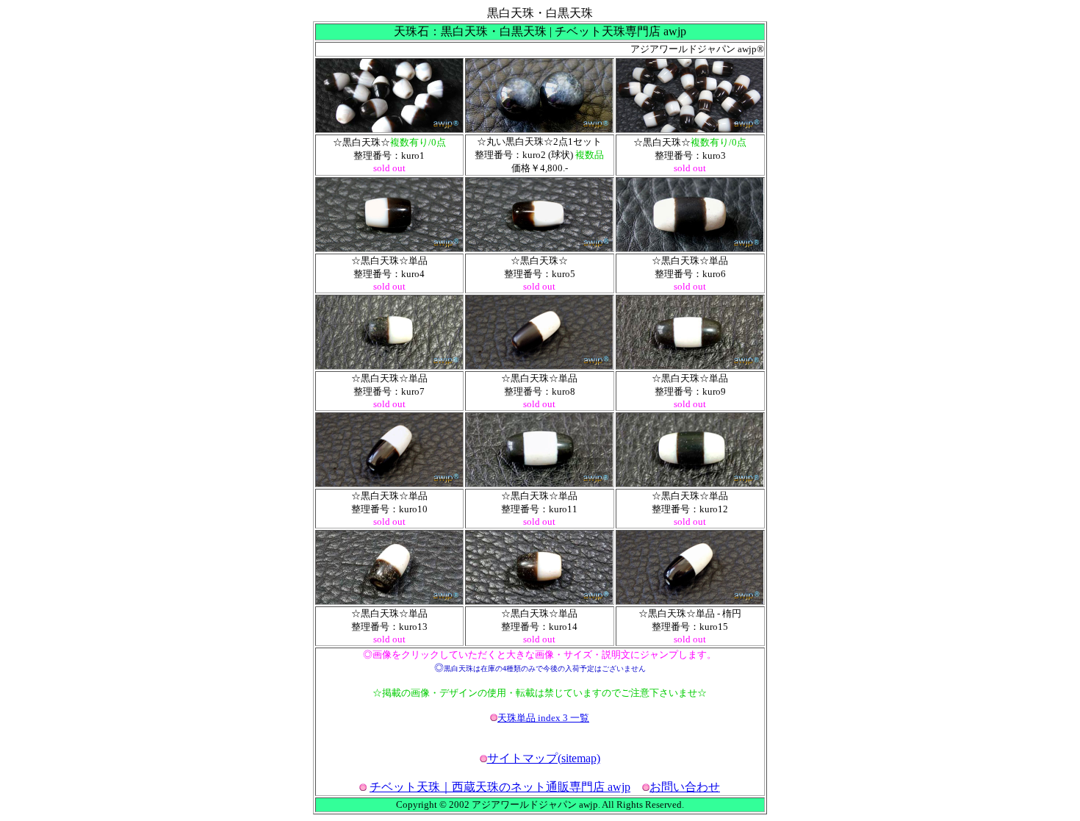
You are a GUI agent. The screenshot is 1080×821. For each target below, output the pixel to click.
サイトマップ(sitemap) (543, 758)
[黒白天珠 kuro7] (389, 365)
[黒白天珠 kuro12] (689, 482)
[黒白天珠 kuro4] (389, 247)
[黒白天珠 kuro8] (539, 365)
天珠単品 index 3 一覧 (543, 717)
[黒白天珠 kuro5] (539, 247)
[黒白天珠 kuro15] (689, 600)
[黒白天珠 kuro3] (689, 128)
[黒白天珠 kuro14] (539, 600)
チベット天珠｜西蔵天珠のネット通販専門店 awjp (500, 787)
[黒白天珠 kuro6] (689, 247)
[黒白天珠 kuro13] (389, 600)
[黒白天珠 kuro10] (389, 482)
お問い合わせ (684, 787)
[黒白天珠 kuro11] (539, 482)
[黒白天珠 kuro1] (389, 128)
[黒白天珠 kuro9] (689, 365)
